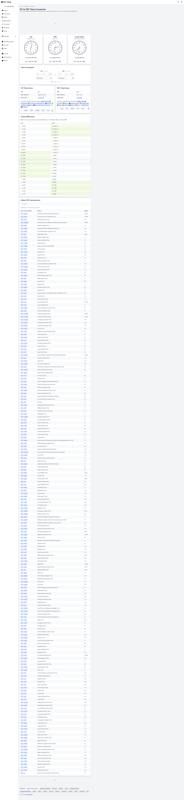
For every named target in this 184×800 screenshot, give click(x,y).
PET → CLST (24, 337)
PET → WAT (24, 740)
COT (62, 108)
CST (67, 108)
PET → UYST (24, 711)
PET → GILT (24, 425)
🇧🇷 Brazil (59, 105)
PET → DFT (24, 367)
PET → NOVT (24, 561)
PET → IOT (23, 470)
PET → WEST (24, 743)
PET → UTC (24, 708)
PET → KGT (24, 490)
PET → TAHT (24, 670)
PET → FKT (23, 408)
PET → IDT (23, 467)
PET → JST (23, 484)
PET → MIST (24, 528)
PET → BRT (24, 290)
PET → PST (23, 617)
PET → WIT (24, 758)
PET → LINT (24, 505)
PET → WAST (24, 737)
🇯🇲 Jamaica (72, 105)
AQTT (26, 110)
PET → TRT (23, 693)
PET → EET (23, 387)
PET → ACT (24, 219)
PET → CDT (24, 305)
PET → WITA (24, 761)
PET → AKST (24, 240)
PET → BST (23, 293)
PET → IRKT (24, 475)
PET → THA (24, 676)
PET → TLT (23, 684)
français (51, 791)
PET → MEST (24, 520)
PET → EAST (24, 372)
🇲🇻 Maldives (24, 107)
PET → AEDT (24, 228)
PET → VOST (24, 729)
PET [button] (53, 123)
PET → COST (24, 343)
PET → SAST (24, 640)
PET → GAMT (24, 417)
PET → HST (24, 458)
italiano (45, 791)
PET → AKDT (24, 237)
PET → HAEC (24, 440)
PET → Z (23, 773)
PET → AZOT (24, 269)
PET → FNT (24, 411)
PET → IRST (24, 478)
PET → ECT (23, 378)
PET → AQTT (24, 255)
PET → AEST (24, 231)
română (70, 791)
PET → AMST (24, 246)
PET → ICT (23, 461)
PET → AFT (23, 234)
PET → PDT (24, 587)
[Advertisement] (55, 23)
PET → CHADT (24, 314)
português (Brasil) (74, 788)
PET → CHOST (24, 319)
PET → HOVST (24, 452)
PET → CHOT (24, 322)
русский (54, 788)
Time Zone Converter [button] (26, 211)
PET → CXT (23, 358)
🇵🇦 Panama (86, 105)
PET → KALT (24, 487)
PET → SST (23, 664)
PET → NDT (24, 555)
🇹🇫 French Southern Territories (41, 105)
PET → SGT (24, 652)
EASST (72, 108)
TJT (39, 92)
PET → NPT (24, 564)
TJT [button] (21, 123)
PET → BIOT (24, 275)
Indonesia (82, 791)
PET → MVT (24, 546)
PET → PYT (23, 626)
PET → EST (23, 396)
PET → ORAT (24, 584)
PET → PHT (24, 602)
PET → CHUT (24, 328)
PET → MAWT (24, 514)
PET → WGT (24, 752)
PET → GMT (24, 431)
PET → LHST (24, 502)
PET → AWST (24, 264)
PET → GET (24, 420)
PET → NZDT (24, 576)
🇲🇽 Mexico (65, 103)
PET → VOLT (24, 726)
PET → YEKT (24, 770)
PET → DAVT (24, 361)
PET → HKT (24, 446)
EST (83, 108)
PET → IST (23, 481)
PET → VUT (24, 732)
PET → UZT (24, 717)
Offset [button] (85, 211)
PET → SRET (24, 658)
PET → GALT (24, 414)
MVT (43, 110)
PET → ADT (24, 225)
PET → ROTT (24, 631)
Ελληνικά (64, 791)
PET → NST (24, 567)
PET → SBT (23, 643)
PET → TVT (23, 699)
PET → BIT (23, 278)
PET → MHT (24, 526)
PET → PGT (24, 593)
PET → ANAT (24, 252)
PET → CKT (24, 334)
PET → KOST (24, 493)
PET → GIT (23, 428)
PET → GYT (24, 437)
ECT (78, 108)
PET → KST (23, 499)
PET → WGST (24, 749)
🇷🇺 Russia (30, 105)
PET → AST (23, 261)
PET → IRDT (24, 473)
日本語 (34, 791)
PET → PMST (24, 611)
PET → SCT (23, 646)
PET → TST (23, 696)
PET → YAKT (24, 767)
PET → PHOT (24, 596)
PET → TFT (23, 673)
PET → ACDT (24, 213)
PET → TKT (23, 682)
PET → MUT (24, 543)
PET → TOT (24, 690)
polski (75, 791)
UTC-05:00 (79, 98)
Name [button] (39, 211)
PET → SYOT (24, 667)
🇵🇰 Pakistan (48, 103)
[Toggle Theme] (181, 2)
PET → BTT (23, 296)
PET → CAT (23, 299)
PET (78, 92)
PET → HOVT (24, 455)
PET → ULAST (24, 702)
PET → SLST (24, 655)
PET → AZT (23, 272)
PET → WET (24, 746)
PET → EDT (24, 381)
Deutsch (57, 791)
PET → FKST (24, 405)
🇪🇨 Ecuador (65, 105)
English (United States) (32, 788)
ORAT (48, 110)
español (61, 788)
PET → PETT (24, 590)
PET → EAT (23, 375)
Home (21, 6)
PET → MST (24, 540)
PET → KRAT (24, 496)
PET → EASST (24, 369)
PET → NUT (24, 573)
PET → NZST (24, 579)
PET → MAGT (24, 508)
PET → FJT (23, 402)
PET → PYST (24, 623)
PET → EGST (24, 390)
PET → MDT (24, 517)
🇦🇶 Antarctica (45, 101)
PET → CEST (24, 308)
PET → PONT (24, 614)
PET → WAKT (24, 735)
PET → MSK (24, 537)
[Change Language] (178, 2)
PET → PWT (24, 620)
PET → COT (24, 346)
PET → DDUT (24, 364)
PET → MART (24, 511)
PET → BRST (24, 287)
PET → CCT (24, 302)
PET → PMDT (24, 608)
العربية (66, 788)
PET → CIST (24, 331)
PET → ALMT (24, 243)
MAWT (37, 110)
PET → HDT (24, 443)
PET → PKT (24, 605)
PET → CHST (24, 325)
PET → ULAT (24, 705)
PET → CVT (24, 352)
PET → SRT (23, 661)
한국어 (39, 791)
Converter (26, 6)
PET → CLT (23, 340)
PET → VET (23, 720)
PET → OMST (24, 581)
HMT (31, 110)
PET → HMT (24, 449)
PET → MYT (24, 549)
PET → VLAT (24, 723)
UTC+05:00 (41, 98)
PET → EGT (24, 393)
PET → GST (24, 434)
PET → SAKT (24, 634)
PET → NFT (24, 558)
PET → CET (23, 311)
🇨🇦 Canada (81, 101)
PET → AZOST (24, 266)
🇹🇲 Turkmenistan (32, 103)
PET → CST (23, 349)
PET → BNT (24, 281)
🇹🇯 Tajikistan (41, 103)
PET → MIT (24, 531)
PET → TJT (23, 679)
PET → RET (23, 629)
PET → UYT (24, 714)
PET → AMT (24, 249)
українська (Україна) (45, 788)
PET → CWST (24, 355)
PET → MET (24, 523)
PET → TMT (24, 687)
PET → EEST (24, 384)
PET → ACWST (24, 222)
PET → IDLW (24, 464)
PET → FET (23, 399)
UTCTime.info (29, 794)
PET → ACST (24, 216)
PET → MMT (24, 534)
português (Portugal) (25, 791)
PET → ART (24, 258)
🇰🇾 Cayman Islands (74, 103)
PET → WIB (24, 755)
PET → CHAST (24, 317)
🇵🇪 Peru (77, 105)
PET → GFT (24, 422)
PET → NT (23, 570)
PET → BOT (24, 284)
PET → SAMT (24, 637)
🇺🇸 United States (84, 103)
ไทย (87, 791)
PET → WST (24, 764)
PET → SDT (24, 649)
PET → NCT (24, 552)
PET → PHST (24, 599)
